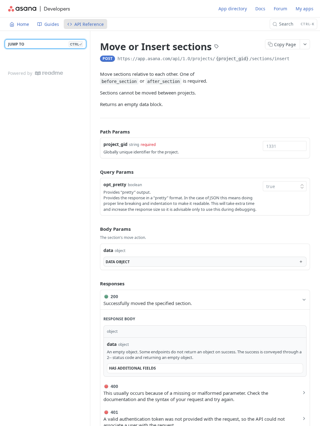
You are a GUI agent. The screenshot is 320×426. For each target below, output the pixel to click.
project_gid (115, 144)
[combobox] (285, 146)
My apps (304, 9)
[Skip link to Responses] (96, 284)
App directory (232, 9)
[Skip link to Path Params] (96, 131)
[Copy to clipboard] (295, 59)
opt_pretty (114, 184)
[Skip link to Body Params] (96, 229)
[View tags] (216, 47)
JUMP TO (45, 44)
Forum (280, 9)
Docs (260, 9)
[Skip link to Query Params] (96, 172)
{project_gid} (232, 58)
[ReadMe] (49, 73)
